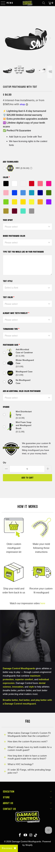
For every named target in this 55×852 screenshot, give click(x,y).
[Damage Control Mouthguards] (27, 3)
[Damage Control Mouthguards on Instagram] (31, 835)
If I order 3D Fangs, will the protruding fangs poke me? (29, 771)
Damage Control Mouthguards (26, 841)
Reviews (7, 848)
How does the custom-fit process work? (27, 741)
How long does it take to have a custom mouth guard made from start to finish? (27, 757)
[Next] (49, 38)
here (42, 603)
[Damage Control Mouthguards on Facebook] (20, 835)
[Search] (44, 3)
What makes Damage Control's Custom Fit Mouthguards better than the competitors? (29, 734)
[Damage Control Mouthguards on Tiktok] (35, 835)
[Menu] (1, 3)
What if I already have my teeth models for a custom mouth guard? (29, 748)
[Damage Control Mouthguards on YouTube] (25, 835)
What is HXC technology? (20, 764)
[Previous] (5, 38)
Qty (4, 462)
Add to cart (27, 477)
